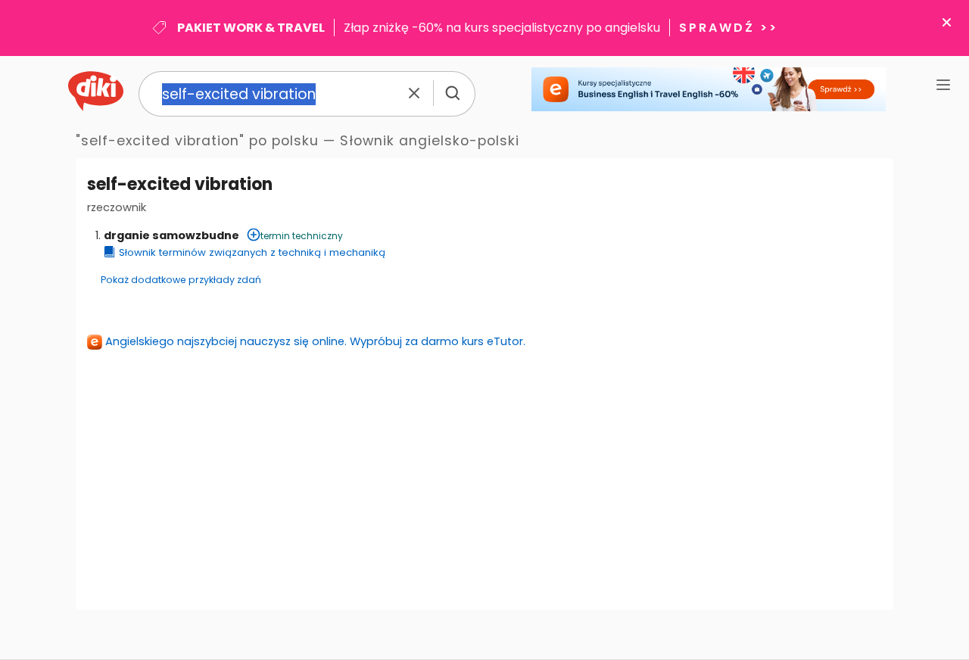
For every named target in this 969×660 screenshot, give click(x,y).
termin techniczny (301, 235)
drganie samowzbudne (171, 235)
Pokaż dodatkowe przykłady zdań (181, 279)
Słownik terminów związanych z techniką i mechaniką (252, 252)
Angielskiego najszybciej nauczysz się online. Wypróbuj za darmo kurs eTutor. (315, 341)
